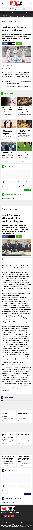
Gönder (20, 43)
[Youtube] (9, 516)
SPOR (10, 19)
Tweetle (13, 43)
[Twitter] (2, 516)
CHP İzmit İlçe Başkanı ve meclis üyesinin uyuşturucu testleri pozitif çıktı (19, 12)
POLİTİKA (11, 208)
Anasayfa (5, 19)
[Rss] (12, 516)
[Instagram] (5, 516)
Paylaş (5, 43)
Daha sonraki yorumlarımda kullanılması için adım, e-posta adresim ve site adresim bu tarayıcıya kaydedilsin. (16, 186)
